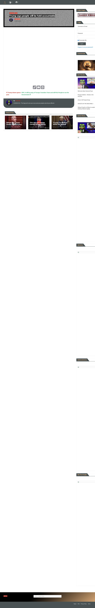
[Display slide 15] (94, 353)
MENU (5, 596)
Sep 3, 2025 (57, 126)
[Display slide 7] (90, 468)
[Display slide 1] (80, 352)
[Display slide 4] (83, 352)
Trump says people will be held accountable (32, 16)
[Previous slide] (79, 128)
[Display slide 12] (92, 352)
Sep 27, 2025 (10, 126)
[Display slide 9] (92, 468)
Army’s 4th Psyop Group (84, 100)
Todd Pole (17, 19)
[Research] (10, 2)
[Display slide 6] (89, 468)
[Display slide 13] (93, 352)
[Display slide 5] (84, 352)
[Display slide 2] (81, 352)
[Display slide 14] (94, 352)
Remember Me (83, 40)
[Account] (17, 2)
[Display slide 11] (91, 352)
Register (80, 47)
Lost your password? (88, 47)
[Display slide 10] (93, 468)
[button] (84, 2)
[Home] (4, 2)
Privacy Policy (84, 603)
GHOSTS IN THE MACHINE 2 (85, 103)
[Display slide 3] (82, 352)
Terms (89, 603)
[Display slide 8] (91, 468)
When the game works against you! (13, 123)
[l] (22, 2)
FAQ (78, 603)
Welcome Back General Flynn (85, 91)
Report (75, 603)
